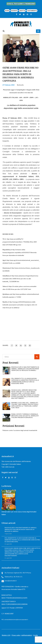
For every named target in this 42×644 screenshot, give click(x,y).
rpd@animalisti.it (26, 635)
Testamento (32, 10)
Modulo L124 (6, 635)
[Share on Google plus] (25, 345)
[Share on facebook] (11, 345)
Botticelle (20, 85)
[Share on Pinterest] (29, 345)
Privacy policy (16, 635)
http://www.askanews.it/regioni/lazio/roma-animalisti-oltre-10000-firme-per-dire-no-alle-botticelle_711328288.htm (21, 278)
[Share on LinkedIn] (20, 345)
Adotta (22, 10)
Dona (7, 10)
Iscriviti (14, 10)
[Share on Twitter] (16, 345)
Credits (35, 635)
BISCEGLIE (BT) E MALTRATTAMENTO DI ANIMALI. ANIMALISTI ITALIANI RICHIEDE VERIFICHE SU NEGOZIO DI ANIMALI (21, 529)
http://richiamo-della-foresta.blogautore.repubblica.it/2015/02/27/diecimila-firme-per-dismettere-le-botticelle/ (20, 252)
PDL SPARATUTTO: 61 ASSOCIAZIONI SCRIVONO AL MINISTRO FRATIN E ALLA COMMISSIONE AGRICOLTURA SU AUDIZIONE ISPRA (22, 539)
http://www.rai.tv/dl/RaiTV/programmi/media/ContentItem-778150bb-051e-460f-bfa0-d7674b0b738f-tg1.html (20, 242)
